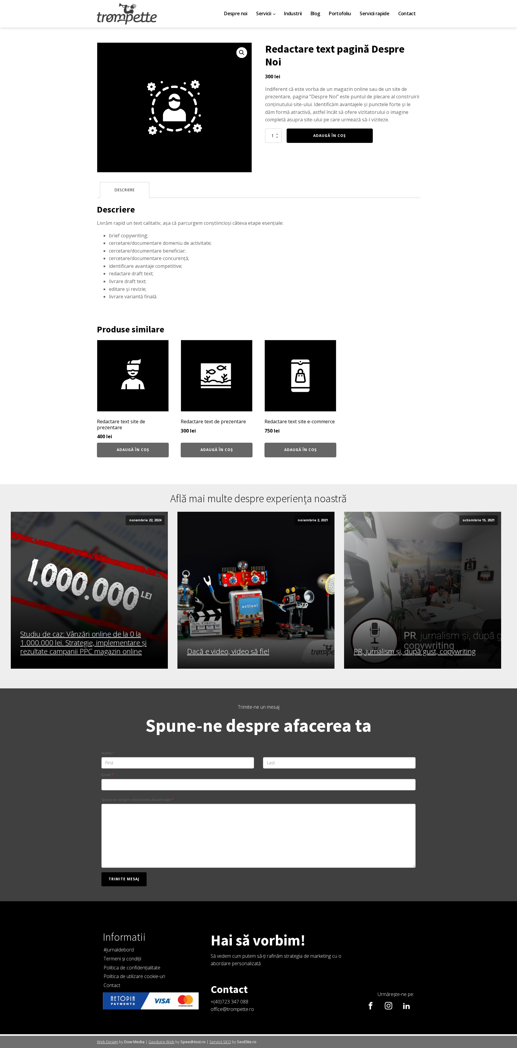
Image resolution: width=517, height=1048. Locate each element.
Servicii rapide (374, 13)
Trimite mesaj (124, 879)
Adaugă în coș (329, 135)
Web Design (107, 1041)
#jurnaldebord (119, 949)
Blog (315, 13)
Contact (407, 13)
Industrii (293, 13)
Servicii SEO (220, 1041)
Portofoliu (340, 13)
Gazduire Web (161, 1041)
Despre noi (235, 13)
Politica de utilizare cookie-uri (134, 976)
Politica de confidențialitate (132, 967)
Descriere (125, 190)
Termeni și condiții (122, 958)
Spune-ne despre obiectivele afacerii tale (137, 799)
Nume (108, 753)
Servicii (263, 13)
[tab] (124, 190)
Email (107, 774)
